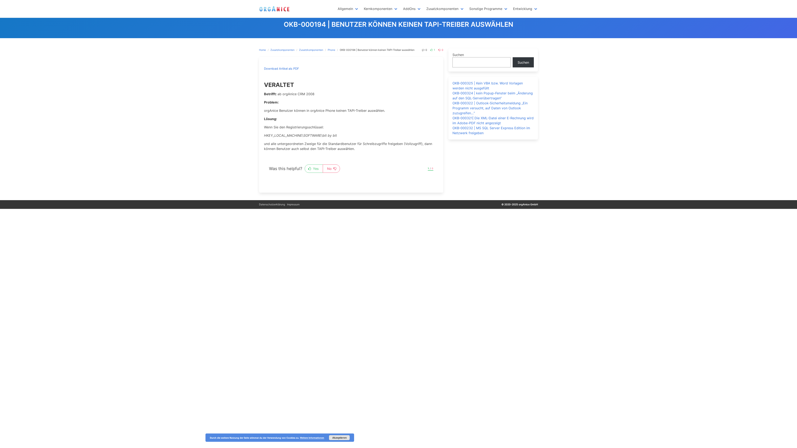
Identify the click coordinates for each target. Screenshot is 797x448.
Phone (331, 49)
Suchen (458, 55)
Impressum (293, 204)
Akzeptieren (339, 437)
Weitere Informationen (312, 437)
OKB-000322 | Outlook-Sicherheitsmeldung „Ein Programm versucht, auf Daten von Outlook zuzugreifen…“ (490, 108)
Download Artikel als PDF (281, 68)
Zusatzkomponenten (282, 49)
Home (262, 49)
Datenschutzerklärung (272, 204)
